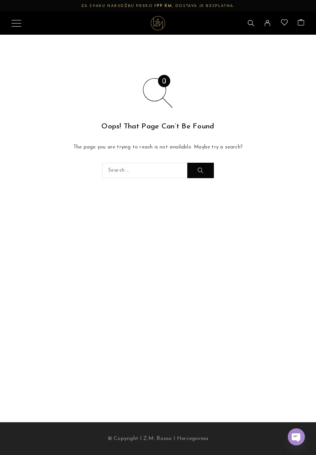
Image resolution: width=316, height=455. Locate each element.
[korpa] (301, 23)
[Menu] (16, 23)
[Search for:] (144, 170)
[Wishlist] (284, 23)
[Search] (250, 23)
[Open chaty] (296, 436)
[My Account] (267, 23)
